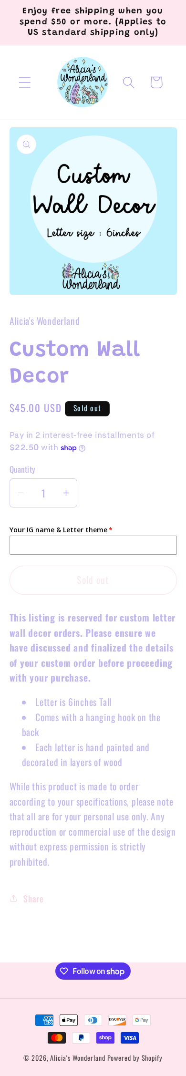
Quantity (23, 469)
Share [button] (33, 898)
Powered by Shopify (135, 1058)
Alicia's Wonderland (77, 1058)
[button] (24, 82)
